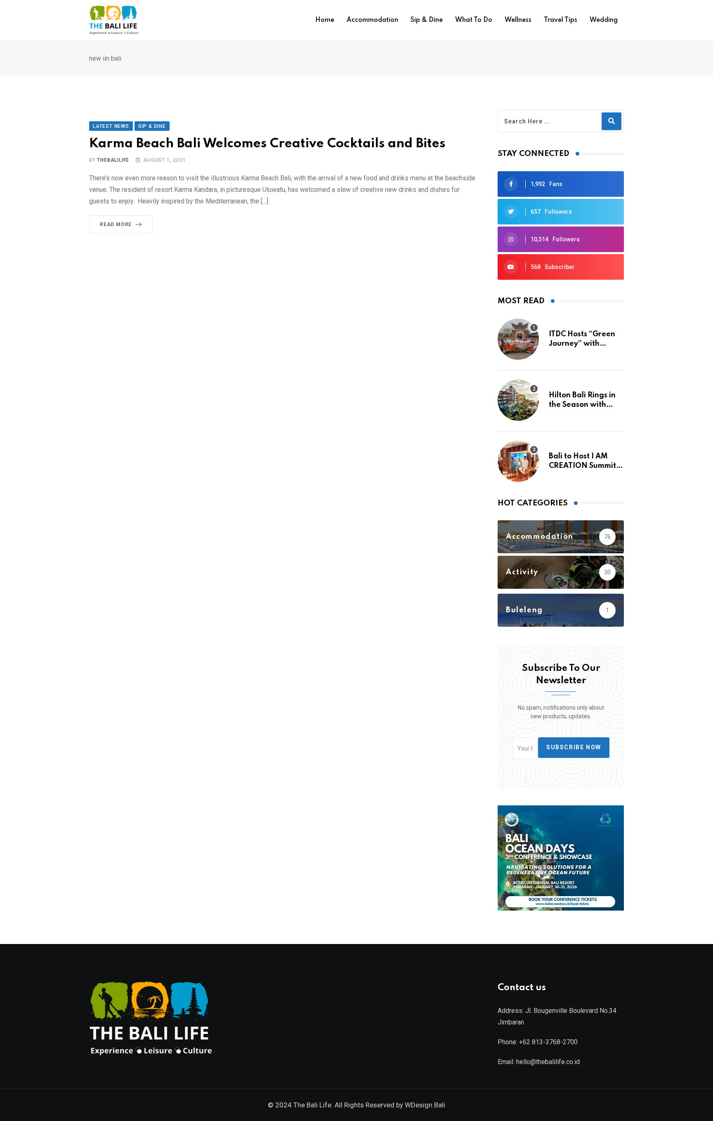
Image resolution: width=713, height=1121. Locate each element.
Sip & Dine (427, 20)
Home (324, 20)
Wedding (604, 20)
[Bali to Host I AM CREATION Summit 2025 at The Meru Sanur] (518, 461)
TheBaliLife (113, 160)
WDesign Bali (425, 1105)
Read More (116, 224)
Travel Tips (560, 20)
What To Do (473, 20)
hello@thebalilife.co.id (548, 1062)
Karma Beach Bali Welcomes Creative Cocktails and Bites (267, 143)
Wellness (518, 20)
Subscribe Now (573, 747)
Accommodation (372, 20)
